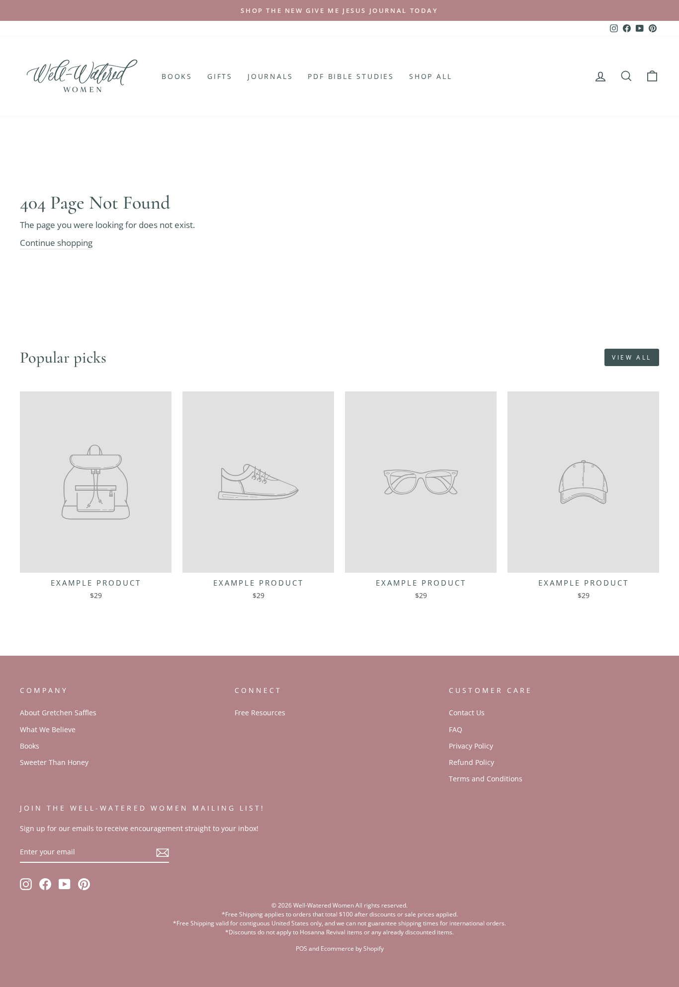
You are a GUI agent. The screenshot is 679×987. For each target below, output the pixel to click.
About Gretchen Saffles (58, 712)
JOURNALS (270, 76)
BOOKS (177, 76)
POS (301, 948)
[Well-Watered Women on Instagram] (26, 884)
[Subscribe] (162, 851)
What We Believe (48, 729)
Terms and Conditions (485, 778)
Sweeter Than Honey (54, 762)
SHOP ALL (430, 76)
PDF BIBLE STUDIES (351, 76)
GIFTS (220, 76)
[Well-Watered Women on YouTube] (65, 884)
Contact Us (467, 712)
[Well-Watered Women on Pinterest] (84, 884)
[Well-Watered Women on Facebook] (45, 884)
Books (29, 746)
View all (632, 357)
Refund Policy (471, 762)
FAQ (455, 729)
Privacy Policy (471, 746)
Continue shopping (56, 242)
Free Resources (260, 712)
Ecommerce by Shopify (352, 948)
